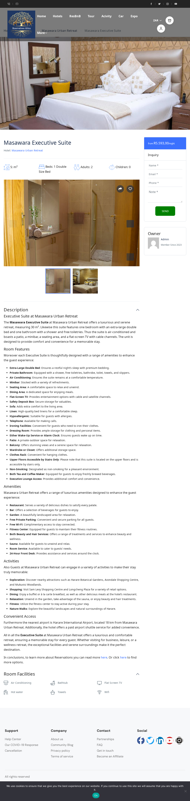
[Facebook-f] (141, 740)
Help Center (13, 739)
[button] (170, 20)
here (104, 657)
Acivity (106, 16)
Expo (134, 16)
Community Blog (62, 745)
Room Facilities (19, 674)
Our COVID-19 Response (21, 745)
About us (57, 739)
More (41, 33)
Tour (91, 16)
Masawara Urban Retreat (27, 150)
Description (16, 309)
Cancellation (13, 751)
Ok (96, 795)
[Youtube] (169, 740)
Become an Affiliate (110, 756)
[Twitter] (150, 740)
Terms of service (62, 756)
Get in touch (105, 751)
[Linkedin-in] (160, 740)
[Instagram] (179, 740)
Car (121, 16)
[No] (185, 791)
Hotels (57, 16)
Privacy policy (60, 751)
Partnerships (105, 739)
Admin (165, 239)
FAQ (99, 745)
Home (41, 16)
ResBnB (75, 16)
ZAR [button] (155, 20)
